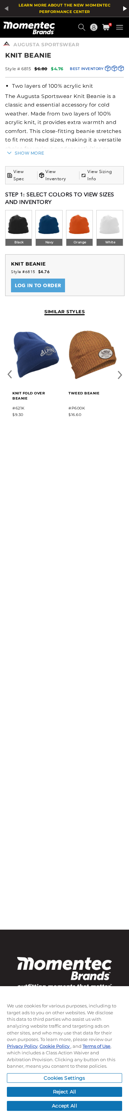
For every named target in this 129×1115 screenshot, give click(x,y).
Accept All (64, 1106)
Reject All (64, 1092)
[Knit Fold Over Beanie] (36, 379)
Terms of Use (96, 1046)
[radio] (19, 228)
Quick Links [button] (94, 30)
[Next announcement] (124, 8)
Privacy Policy (22, 1046)
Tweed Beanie (83, 393)
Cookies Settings (64, 1078)
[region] (64, 1050)
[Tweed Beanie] (92, 379)
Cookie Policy (55, 1046)
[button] (82, 30)
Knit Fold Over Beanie (28, 396)
